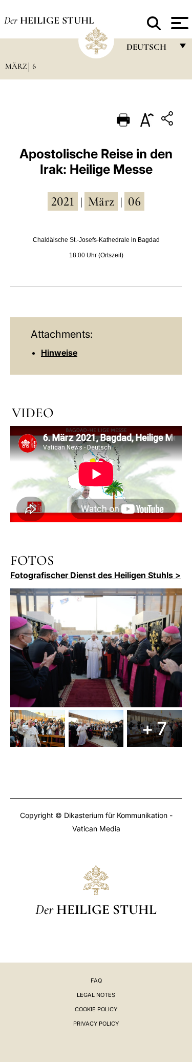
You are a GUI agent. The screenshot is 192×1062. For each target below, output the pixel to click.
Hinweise (59, 353)
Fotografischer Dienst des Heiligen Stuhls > (95, 575)
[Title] (168, 120)
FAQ (96, 980)
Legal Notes (96, 994)
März (16, 66)
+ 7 (154, 728)
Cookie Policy (96, 1009)
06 (134, 201)
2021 (62, 201)
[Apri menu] (178, 23)
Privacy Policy (96, 1023)
